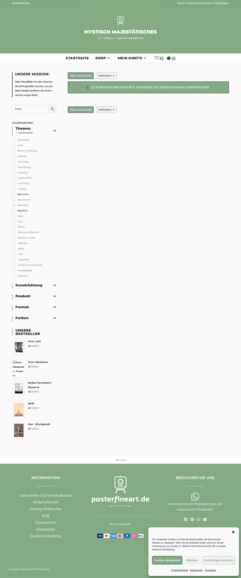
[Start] (99, 38)
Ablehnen (192, 560)
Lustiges (22, 188)
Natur (20, 216)
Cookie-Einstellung (45, 536)
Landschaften (25, 177)
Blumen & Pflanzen (27, 150)
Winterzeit (23, 276)
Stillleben (22, 243)
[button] (233, 532)
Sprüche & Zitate (26, 237)
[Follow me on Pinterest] (192, 519)
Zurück (123, 460)
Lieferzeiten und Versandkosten (45, 495)
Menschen (23, 194)
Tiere (20, 254)
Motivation (23, 205)
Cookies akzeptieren (167, 560)
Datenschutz (196, 570)
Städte (21, 248)
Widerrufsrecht (45, 502)
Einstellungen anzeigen (218, 560)
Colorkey (22, 156)
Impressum (210, 570)
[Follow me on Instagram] (198, 519)
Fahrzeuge (23, 161)
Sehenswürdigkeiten (28, 232)
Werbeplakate (25, 270)
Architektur (23, 139)
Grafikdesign (24, 167)
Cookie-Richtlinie (179, 570)
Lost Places (24, 183)
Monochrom (24, 199)
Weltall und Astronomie (30, 265)
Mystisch (22, 210)
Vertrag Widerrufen (46, 509)
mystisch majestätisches (130, 38)
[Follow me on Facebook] (186, 519)
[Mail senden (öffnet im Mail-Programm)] (205, 519)
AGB (45, 515)
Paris (20, 221)
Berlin (21, 145)
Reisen (21, 226)
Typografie (23, 259)
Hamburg (22, 172)
